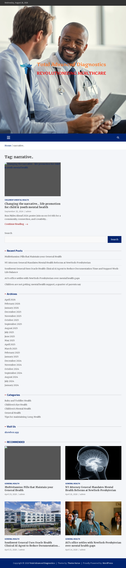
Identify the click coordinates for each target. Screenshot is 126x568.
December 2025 (13, 311)
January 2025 (12, 356)
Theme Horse (74, 563)
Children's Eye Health (16, 404)
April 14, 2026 (71, 549)
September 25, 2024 (14, 211)
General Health (13, 412)
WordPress (108, 563)
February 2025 (12, 352)
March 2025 (11, 348)
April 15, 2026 (11, 549)
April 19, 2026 (11, 494)
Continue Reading (15, 224)
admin (28, 211)
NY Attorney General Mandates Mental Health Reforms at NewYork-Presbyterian (48, 262)
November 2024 (13, 364)
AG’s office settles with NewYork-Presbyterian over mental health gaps (42, 278)
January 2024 (12, 385)
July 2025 (9, 332)
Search (8, 233)
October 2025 (12, 320)
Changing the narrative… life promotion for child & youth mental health (32, 205)
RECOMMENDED (16, 442)
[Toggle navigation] (8, 138)
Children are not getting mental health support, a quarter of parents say (43, 284)
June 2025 (10, 336)
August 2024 (11, 377)
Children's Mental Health (17, 200)
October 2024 (12, 369)
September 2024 (13, 373)
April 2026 (10, 299)
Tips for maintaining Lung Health (23, 416)
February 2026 (12, 303)
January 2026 (12, 307)
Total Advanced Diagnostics (42, 563)
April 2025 (10, 344)
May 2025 (10, 340)
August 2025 (11, 328)
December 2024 (13, 360)
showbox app (12, 432)
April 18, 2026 (71, 494)
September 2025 (13, 324)
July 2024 (9, 381)
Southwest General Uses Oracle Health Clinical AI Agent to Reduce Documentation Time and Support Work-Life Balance (31, 545)
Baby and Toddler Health (18, 400)
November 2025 (13, 316)
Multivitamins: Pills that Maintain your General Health (33, 256)
